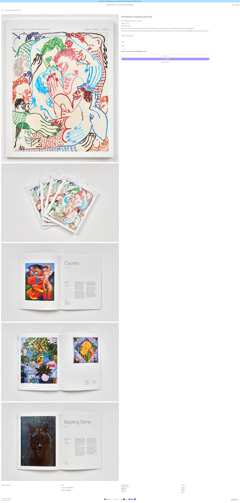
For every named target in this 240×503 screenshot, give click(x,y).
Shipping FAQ (123, 488)
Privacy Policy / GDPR (125, 486)
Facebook (183, 487)
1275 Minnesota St (70, 487)
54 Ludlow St (68, 490)
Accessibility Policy (124, 485)
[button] (238, 5)
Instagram (183, 491)
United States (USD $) (234, 499)
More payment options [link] (165, 62)
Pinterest (182, 489)
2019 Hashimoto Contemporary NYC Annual (13, 10)
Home (2, 10)
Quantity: (122, 45)
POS (1, 500)
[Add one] (126, 48)
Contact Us (123, 491)
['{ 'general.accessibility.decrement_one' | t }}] (122, 48)
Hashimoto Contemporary (6, 485)
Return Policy (123, 490)
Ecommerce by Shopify (7, 500)
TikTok (182, 492)
